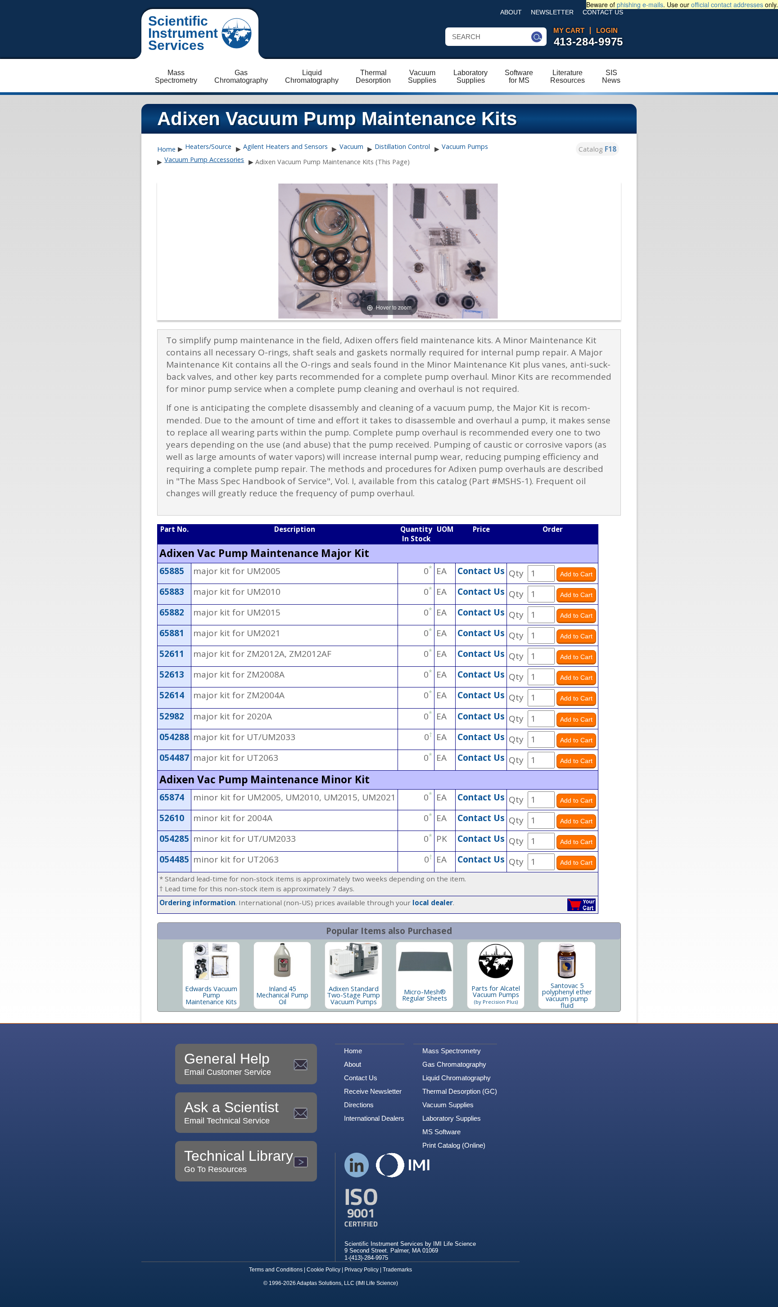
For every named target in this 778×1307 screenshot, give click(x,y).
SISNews (611, 76)
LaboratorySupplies (470, 76)
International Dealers (374, 1118)
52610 (171, 818)
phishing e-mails (640, 4)
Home (166, 149)
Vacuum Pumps (465, 146)
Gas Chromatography (454, 1064)
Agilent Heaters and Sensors (285, 146)
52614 (171, 695)
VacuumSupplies (422, 76)
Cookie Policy (323, 1270)
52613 (171, 674)
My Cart (568, 30)
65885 (171, 571)
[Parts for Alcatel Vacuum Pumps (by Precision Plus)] (495, 961)
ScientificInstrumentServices (183, 33)
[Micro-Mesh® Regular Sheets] (424, 961)
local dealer (432, 902)
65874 (171, 797)
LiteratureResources (567, 76)
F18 (610, 149)
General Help (227, 1064)
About (511, 12)
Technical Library (238, 1161)
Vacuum (351, 146)
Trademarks (397, 1270)
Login (607, 30)
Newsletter (552, 12)
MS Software (441, 1132)
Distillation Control (402, 146)
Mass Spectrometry (451, 1051)
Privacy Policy (361, 1270)
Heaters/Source (208, 146)
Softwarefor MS (519, 76)
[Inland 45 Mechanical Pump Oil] (282, 961)
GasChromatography (241, 76)
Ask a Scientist (231, 1112)
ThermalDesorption (373, 76)
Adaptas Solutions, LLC (325, 1283)
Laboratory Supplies (451, 1118)
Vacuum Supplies (448, 1105)
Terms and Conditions (276, 1270)
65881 (171, 633)
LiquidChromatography (312, 76)
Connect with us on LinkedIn (356, 1165)
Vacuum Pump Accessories (204, 159)
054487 (174, 758)
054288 (174, 737)
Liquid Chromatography (456, 1078)
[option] (211, 975)
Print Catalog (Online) (453, 1145)
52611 (171, 654)
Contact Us (603, 12)
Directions (359, 1105)
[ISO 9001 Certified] (410, 1208)
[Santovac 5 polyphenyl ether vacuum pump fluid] (566, 961)
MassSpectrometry (176, 76)
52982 (171, 716)
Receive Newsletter (373, 1091)
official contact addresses (727, 4)
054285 (174, 838)
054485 (174, 859)
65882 (171, 612)
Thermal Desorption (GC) (459, 1091)
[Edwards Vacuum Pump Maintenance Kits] (211, 961)
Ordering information (197, 902)
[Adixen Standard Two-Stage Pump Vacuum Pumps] (353, 961)
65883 (171, 591)
